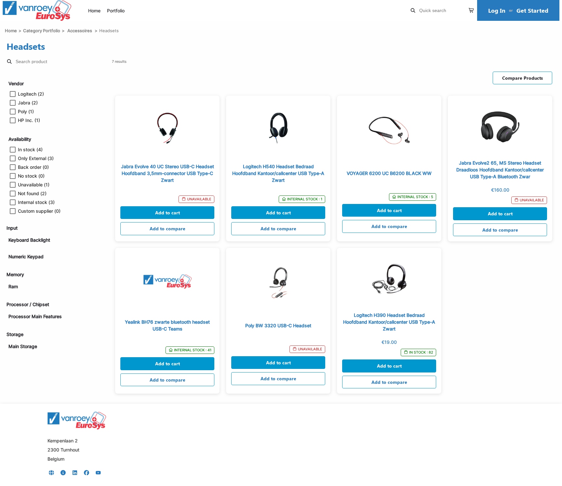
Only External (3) (36, 158)
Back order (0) (33, 167)
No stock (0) (31, 176)
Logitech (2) (31, 94)
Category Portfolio (41, 30)
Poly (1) (26, 111)
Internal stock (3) (36, 202)
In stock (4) (30, 149)
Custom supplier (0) (39, 211)
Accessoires (79, 30)
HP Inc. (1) (29, 120)
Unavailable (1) (33, 184)
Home (94, 10)
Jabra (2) (28, 103)
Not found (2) (32, 193)
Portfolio (116, 10)
